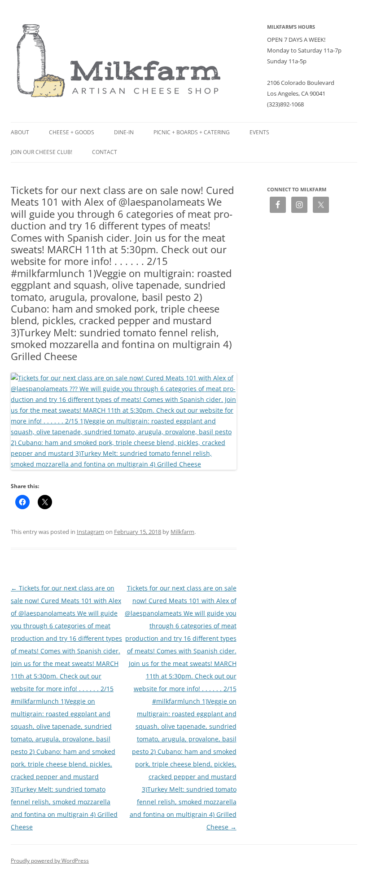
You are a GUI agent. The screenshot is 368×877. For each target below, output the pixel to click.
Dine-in (124, 132)
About (20, 132)
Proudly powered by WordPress (50, 860)
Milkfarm (182, 532)
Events (259, 132)
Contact (104, 152)
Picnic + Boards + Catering (191, 132)
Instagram (90, 532)
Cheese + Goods (71, 132)
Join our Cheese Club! (41, 152)
